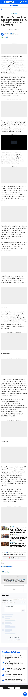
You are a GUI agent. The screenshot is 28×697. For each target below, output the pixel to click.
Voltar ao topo (6, 572)
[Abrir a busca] (26, 2)
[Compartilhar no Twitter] (7, 37)
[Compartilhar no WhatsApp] (2, 37)
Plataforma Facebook (10, 580)
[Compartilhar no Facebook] (4, 37)
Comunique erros (7, 566)
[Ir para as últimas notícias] (21, 2)
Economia (14, 6)
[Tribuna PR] (14, 688)
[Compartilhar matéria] (23, 2)
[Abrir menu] (2, 2)
